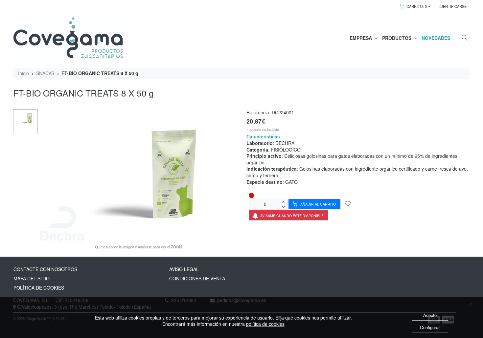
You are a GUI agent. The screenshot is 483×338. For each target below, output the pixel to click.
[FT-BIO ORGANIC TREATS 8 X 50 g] (25, 118)
